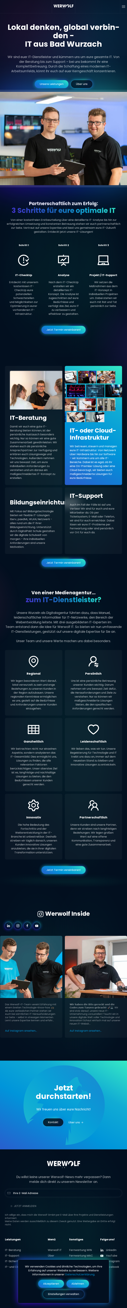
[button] (123, 6)
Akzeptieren (51, 1284)
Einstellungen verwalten (63, 1294)
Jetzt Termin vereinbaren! (63, 330)
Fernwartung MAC (81, 1256)
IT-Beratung (13, 1250)
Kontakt (53, 1122)
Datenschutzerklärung (79, 1274)
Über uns (81, 84)
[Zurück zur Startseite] (63, 6)
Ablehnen (77, 1284)
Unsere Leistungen (52, 84)
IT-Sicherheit (13, 1261)
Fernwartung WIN (80, 1250)
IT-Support (12, 1256)
